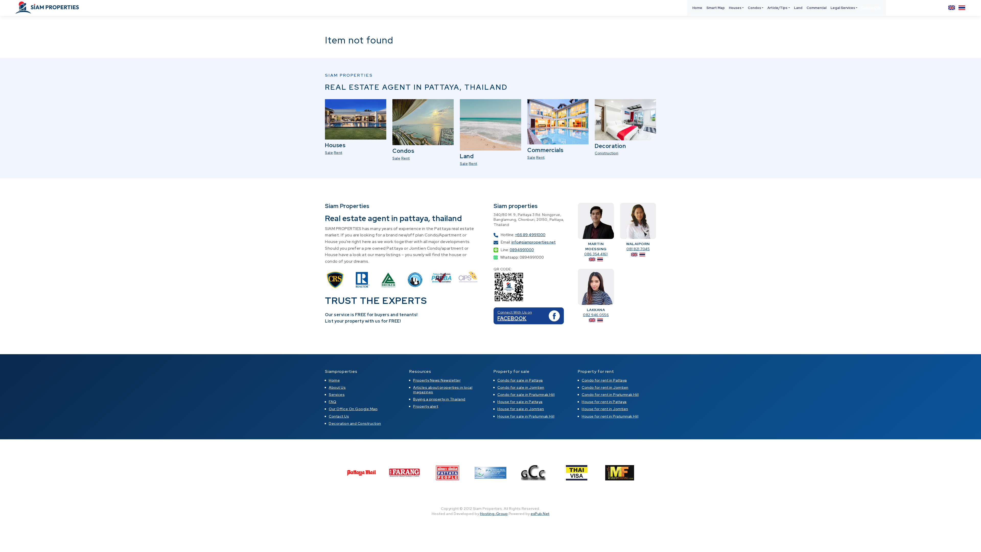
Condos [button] (754, 8)
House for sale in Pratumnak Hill (525, 416)
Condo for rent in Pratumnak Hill (610, 394)
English (951, 7)
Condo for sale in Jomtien (520, 387)
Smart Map (715, 8)
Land (798, 8)
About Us (337, 387)
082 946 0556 (596, 315)
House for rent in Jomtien (605, 409)
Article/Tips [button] (777, 8)
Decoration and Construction (355, 423)
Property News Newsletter (437, 380)
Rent (338, 152)
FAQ (332, 401)
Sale (329, 152)
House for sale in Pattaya (520, 401)
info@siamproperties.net (533, 242)
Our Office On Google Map (353, 409)
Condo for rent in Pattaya (604, 380)
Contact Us (871, 8)
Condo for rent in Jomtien (605, 387)
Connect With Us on (514, 312)
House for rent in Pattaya (604, 401)
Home (697, 8)
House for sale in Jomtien (520, 409)
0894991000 (522, 249)
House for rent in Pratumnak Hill (610, 416)
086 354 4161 (596, 254)
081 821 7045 (638, 249)
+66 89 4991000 (530, 234)
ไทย (962, 7)
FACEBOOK (512, 318)
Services (337, 394)
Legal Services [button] (843, 8)
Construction (606, 153)
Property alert (425, 406)
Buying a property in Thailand (439, 399)
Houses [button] (735, 8)
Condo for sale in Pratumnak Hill (526, 394)
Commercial (816, 8)
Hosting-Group (494, 513)
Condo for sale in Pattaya (520, 380)
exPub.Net (540, 513)
